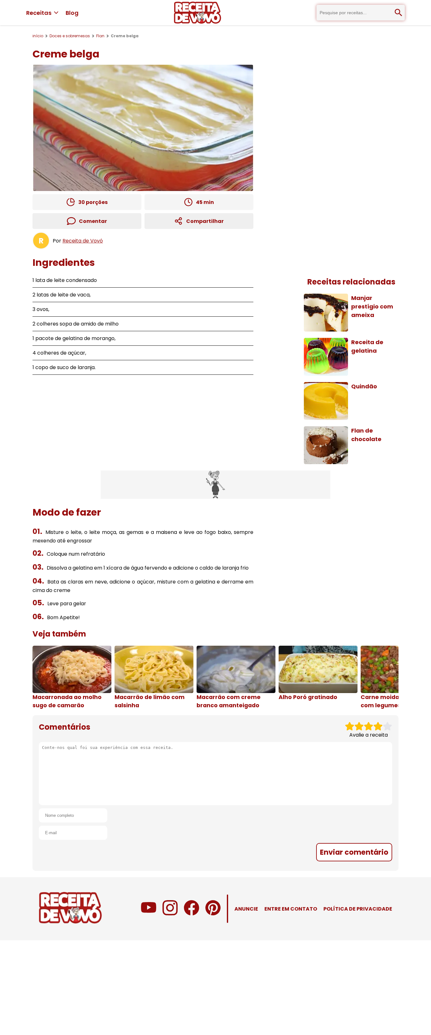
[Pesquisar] (398, 13)
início (37, 36)
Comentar (93, 221)
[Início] (197, 13)
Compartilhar (205, 221)
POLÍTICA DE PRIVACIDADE (357, 908)
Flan (100, 36)
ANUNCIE (246, 908)
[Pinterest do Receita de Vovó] (213, 913)
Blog (72, 13)
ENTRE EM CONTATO (290, 908)
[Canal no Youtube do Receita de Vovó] (148, 913)
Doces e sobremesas (70, 36)
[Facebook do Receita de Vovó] (191, 913)
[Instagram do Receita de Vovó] (170, 913)
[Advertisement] (215, 484)
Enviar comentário (354, 852)
